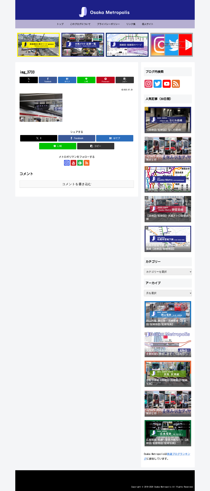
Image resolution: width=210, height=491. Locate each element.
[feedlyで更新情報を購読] (80, 163)
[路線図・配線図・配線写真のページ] (127, 45)
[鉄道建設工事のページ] (38, 45)
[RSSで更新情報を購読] (86, 163)
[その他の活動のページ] (171, 45)
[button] (125, 80)
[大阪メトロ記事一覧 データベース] (82, 45)
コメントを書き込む (76, 184)
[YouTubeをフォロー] (73, 163)
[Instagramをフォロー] (67, 163)
